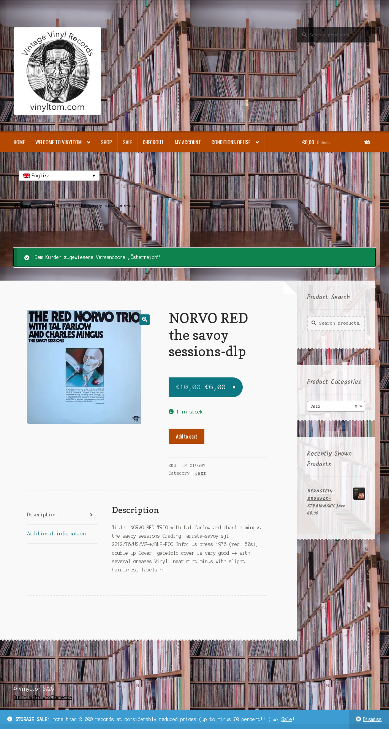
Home (19, 142)
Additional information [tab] (56, 533)
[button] (144, 319)
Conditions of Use (231, 142)
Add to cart (186, 436)
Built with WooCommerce (43, 697)
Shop (106, 142)
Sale (286, 719)
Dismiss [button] (372, 719)
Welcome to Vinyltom (58, 142)
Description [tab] (42, 514)
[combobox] (336, 406)
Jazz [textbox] (333, 406)
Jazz (41, 205)
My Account (188, 142)
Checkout (153, 142)
